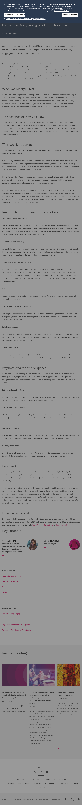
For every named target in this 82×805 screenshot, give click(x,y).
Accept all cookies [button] (70, 15)
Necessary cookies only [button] (14, 15)
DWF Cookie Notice (61, 11)
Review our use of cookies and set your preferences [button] (25, 19)
